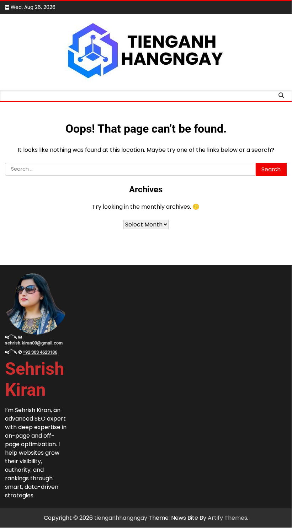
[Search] (281, 95)
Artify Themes (227, 518)
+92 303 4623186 (40, 352)
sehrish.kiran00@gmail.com (34, 343)
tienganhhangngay (120, 518)
